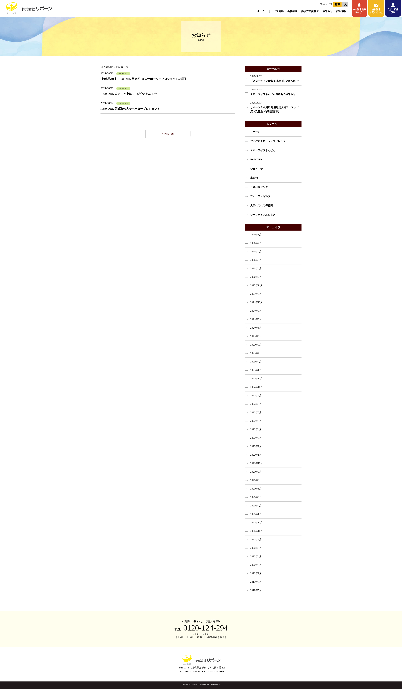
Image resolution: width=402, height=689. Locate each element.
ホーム (261, 11)
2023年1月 (256, 370)
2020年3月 (256, 565)
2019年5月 (256, 590)
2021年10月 (256, 463)
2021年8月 (256, 480)
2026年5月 (256, 260)
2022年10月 (256, 387)
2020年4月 (256, 556)
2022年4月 (256, 429)
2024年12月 (256, 302)
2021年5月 (256, 497)
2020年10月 (256, 531)
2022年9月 (256, 395)
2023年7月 (256, 353)
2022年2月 (256, 446)
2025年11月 (256, 285)
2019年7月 (256, 581)
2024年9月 (256, 310)
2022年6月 (256, 412)
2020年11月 (256, 522)
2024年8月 (256, 319)
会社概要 (292, 11)
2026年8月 (256, 234)
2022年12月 (256, 378)
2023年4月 (256, 361)
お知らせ (328, 11)
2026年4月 (256, 268)
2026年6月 (256, 251)
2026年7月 (256, 243)
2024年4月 (256, 336)
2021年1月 (256, 514)
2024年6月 (256, 327)
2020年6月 (256, 548)
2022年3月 (256, 437)
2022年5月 (256, 421)
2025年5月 (256, 294)
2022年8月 (256, 404)
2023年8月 (256, 344)
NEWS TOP (168, 134)
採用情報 (341, 11)
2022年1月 (256, 454)
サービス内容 (276, 11)
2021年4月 (256, 505)
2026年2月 (256, 277)
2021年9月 (256, 471)
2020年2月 (256, 573)
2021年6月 (256, 488)
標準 (337, 4)
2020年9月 (256, 539)
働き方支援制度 (310, 11)
